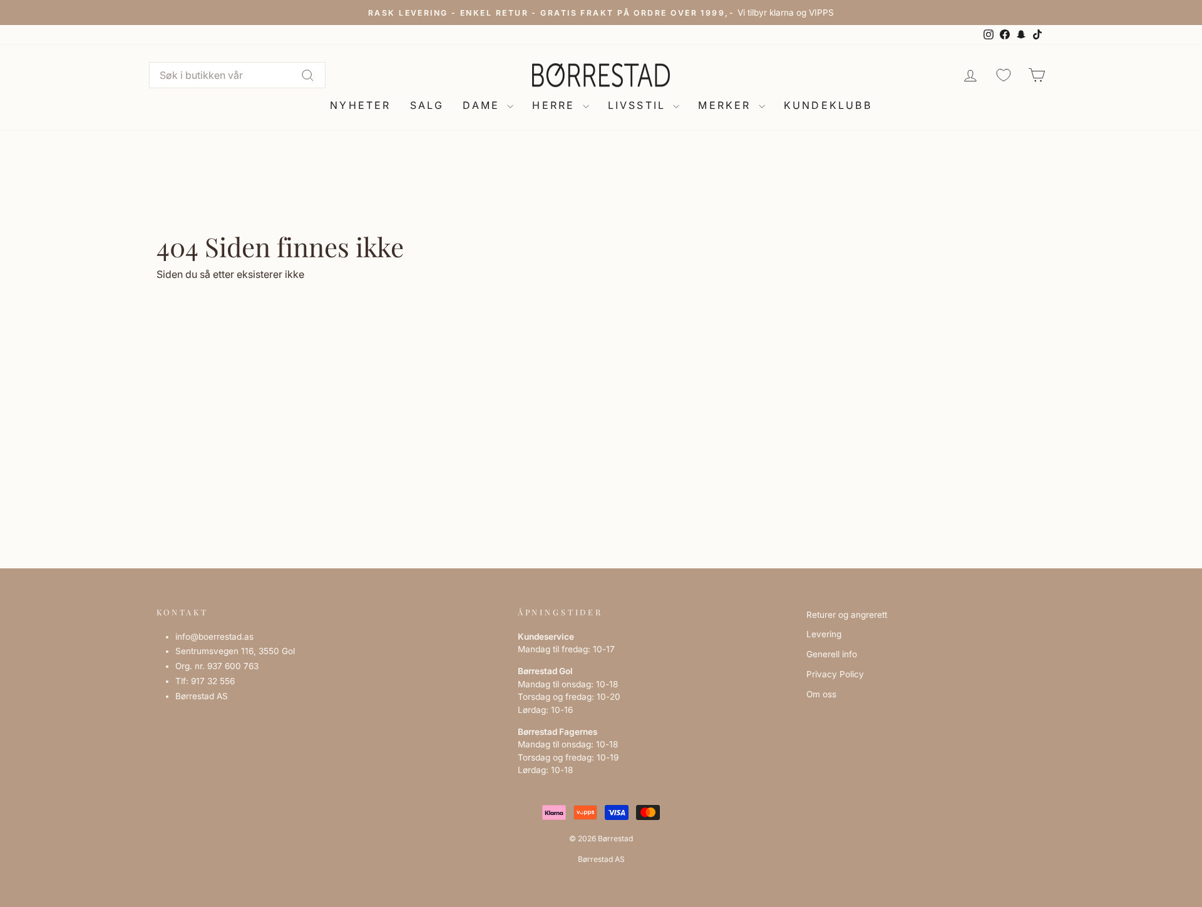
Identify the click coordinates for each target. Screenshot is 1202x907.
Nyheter (360, 105)
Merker (726, 105)
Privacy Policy (835, 674)
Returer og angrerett (846, 615)
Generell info (831, 654)
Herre (555, 105)
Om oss (821, 694)
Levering (823, 634)
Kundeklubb (828, 105)
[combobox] (237, 75)
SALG (427, 105)
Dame (483, 105)
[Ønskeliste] (1003, 74)
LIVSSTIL (639, 105)
